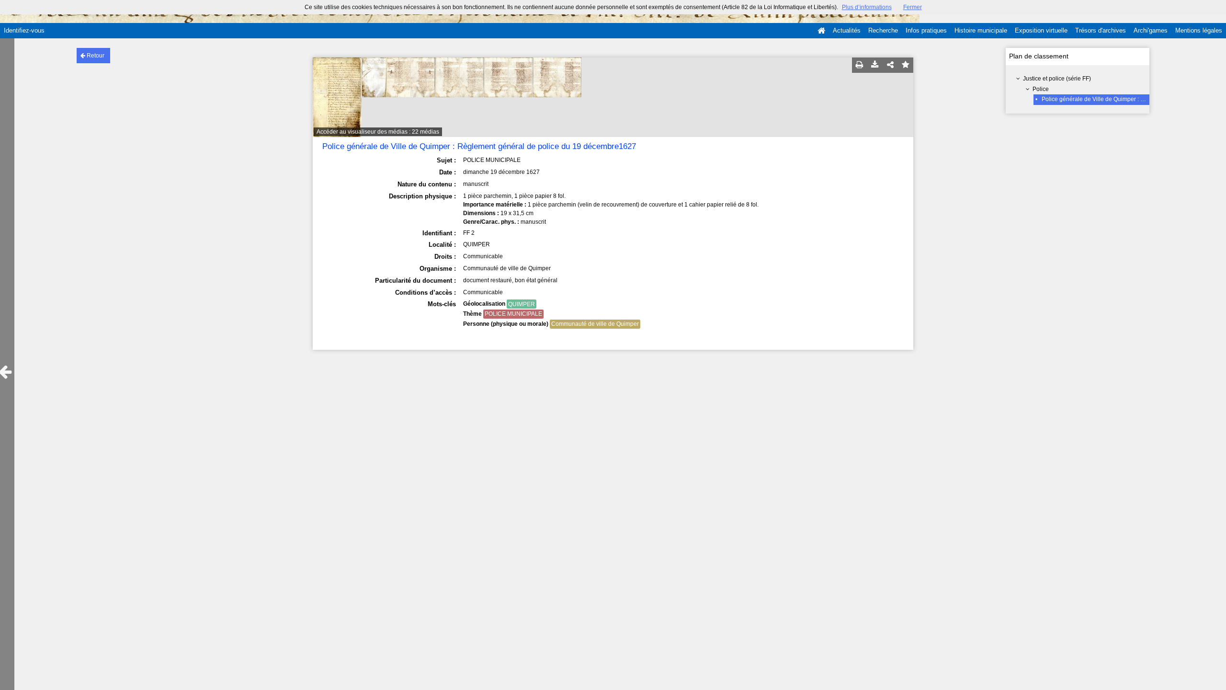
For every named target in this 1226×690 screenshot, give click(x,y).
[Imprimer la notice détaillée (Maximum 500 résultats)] (859, 65)
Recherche (883, 30)
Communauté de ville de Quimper (595, 324)
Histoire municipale (980, 30)
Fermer (912, 7)
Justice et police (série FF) (1057, 78)
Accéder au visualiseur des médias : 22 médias (378, 131)
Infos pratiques (926, 30)
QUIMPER (521, 304)
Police (1041, 89)
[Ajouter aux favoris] (905, 65)
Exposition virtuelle (1041, 30)
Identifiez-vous (24, 30)
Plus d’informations (867, 7)
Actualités (847, 30)
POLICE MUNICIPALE (513, 313)
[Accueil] (821, 30)
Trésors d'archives (1100, 30)
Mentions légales (1198, 30)
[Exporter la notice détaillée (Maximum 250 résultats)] (875, 65)
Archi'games (1151, 30)
